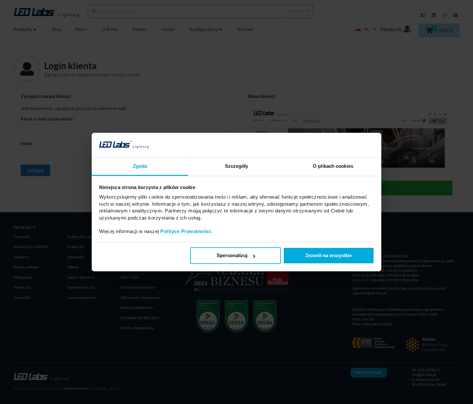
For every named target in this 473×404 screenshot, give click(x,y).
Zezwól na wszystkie (328, 255)
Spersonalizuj (232, 255)
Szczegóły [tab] (236, 166)
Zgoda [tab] (140, 166)
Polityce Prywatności (185, 231)
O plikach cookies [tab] (333, 166)
